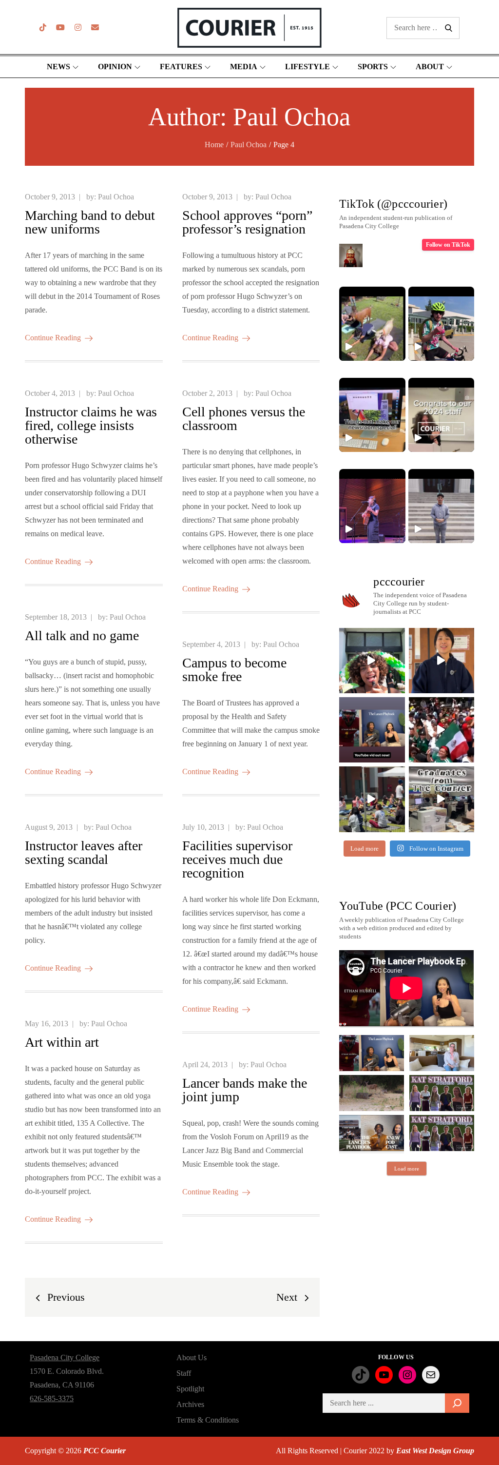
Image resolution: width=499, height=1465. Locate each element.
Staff (183, 1373)
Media (243, 66)
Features (181, 66)
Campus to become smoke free (234, 669)
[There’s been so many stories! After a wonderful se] (441, 799)
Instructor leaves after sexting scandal (83, 852)
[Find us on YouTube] (60, 27)
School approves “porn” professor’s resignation (247, 222)
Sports (373, 66)
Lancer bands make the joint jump (244, 1089)
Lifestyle (307, 66)
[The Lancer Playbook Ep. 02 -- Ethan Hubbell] (371, 1053)
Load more (406, 1169)
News (58, 66)
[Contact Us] (95, 27)
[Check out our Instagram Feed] (78, 27)
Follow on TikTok (448, 245)
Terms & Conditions (207, 1420)
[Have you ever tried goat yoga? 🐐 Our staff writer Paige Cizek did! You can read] (372, 324)
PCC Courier (104, 1450)
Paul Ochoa (116, 197)
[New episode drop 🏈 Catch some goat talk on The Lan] (371, 729)
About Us (191, 1357)
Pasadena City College (64, 1357)
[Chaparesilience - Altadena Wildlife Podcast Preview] (371, 1093)
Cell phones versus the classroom (243, 418)
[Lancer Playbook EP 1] (371, 1133)
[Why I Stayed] (441, 1053)
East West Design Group (435, 1450)
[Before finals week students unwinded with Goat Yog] (371, 799)
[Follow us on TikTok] (42, 27)
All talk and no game (82, 635)
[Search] (457, 1403)
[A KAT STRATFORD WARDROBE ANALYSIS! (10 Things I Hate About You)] (441, 1133)
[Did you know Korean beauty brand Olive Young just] (371, 660)
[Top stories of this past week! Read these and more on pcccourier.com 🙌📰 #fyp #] (441, 506)
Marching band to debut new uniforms (90, 222)
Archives (190, 1404)
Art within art (62, 1042)
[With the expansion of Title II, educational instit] (441, 660)
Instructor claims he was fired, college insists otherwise (91, 425)
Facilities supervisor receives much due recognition (237, 859)
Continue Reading (53, 337)
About (430, 66)
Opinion (115, 66)
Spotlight (190, 1389)
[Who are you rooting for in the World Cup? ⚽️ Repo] (441, 729)
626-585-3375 (52, 1398)
